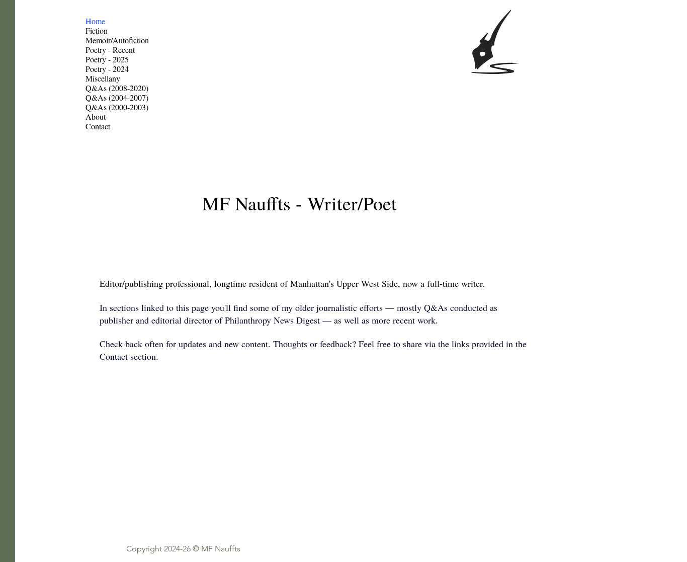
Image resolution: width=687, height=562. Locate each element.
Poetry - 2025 (107, 59)
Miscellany (102, 78)
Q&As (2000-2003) (116, 107)
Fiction (96, 30)
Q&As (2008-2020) (116, 88)
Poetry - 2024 (107, 68)
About (95, 116)
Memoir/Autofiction (117, 40)
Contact (97, 126)
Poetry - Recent (110, 49)
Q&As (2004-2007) (116, 97)
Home (95, 21)
